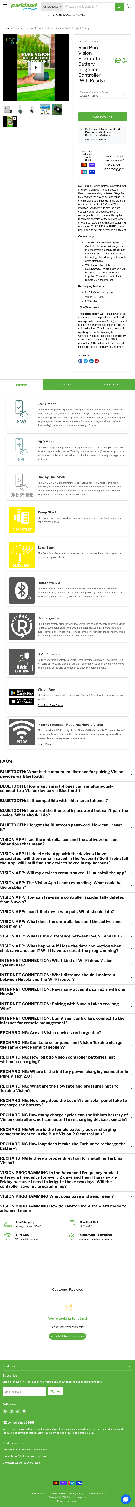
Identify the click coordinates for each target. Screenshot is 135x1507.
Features (21, 384)
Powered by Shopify (67, 1501)
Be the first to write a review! (67, 1336)
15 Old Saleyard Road (27, 1462)
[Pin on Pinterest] (97, 361)
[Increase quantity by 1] (109, 105)
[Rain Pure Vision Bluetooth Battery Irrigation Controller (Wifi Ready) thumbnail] (57, 109)
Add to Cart (102, 116)
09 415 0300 (79, 15)
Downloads (65, 384)
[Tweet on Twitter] (86, 361)
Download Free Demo (50, 705)
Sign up (55, 1391)
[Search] (119, 7)
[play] (36, 67)
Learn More (44, 744)
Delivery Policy (38, 1493)
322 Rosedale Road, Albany (31, 1449)
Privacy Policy (76, 1493)
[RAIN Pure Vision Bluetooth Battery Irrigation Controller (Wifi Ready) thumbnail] (8, 109)
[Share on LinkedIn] (91, 361)
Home (6, 28)
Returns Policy (57, 1493)
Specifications (111, 384)
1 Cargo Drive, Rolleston (33, 1456)
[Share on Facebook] (80, 361)
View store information (96, 139)
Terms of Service (96, 1493)
